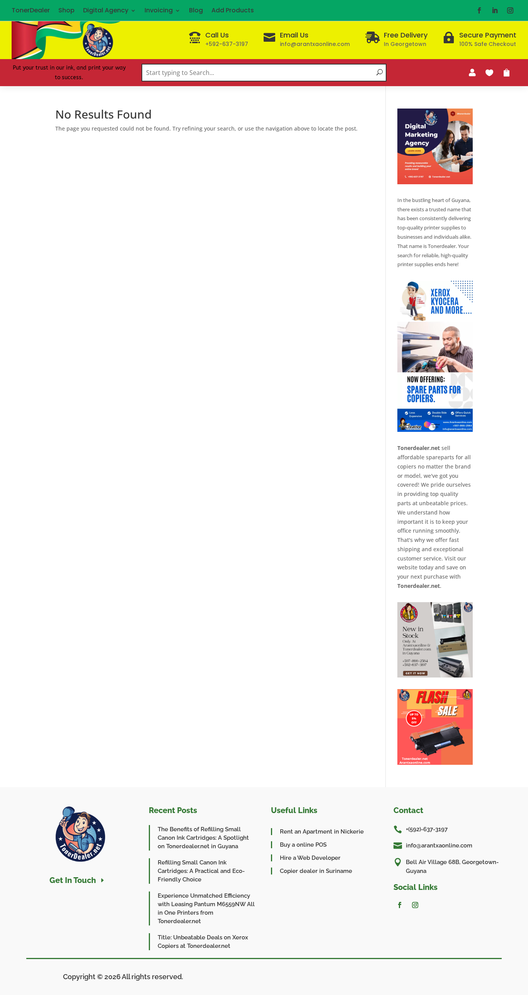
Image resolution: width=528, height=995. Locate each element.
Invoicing (159, 10)
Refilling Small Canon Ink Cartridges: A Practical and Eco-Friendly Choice (201, 871)
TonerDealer (31, 10)
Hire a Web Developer (310, 857)
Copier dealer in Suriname (316, 871)
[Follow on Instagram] (510, 10)
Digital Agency (105, 10)
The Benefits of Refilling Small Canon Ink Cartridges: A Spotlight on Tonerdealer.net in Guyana (203, 838)
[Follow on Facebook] (479, 10)
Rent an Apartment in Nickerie (322, 831)
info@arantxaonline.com (439, 845)
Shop (66, 10)
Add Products (232, 10)
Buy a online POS (303, 844)
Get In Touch (72, 880)
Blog (196, 10)
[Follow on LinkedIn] (495, 10)
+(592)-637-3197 (427, 829)
